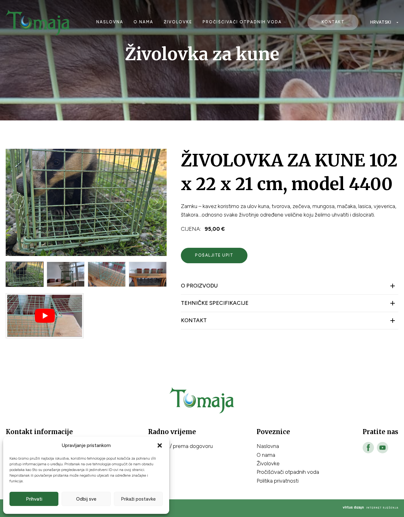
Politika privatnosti (278, 481)
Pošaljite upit (214, 255)
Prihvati (34, 499)
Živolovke (178, 22)
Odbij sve (86, 499)
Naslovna (109, 22)
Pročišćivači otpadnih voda (242, 22)
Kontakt (333, 22)
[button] (160, 445)
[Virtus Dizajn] (370, 508)
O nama (143, 22)
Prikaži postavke (138, 499)
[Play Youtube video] (44, 316)
